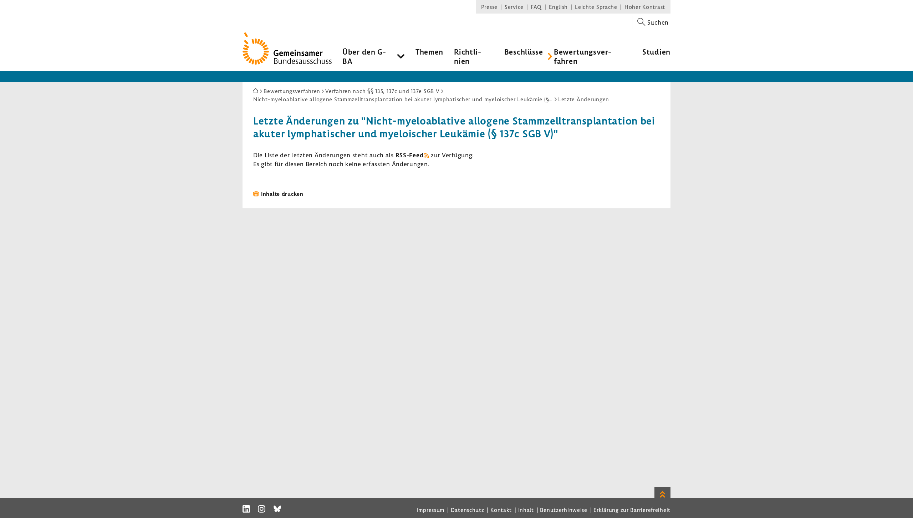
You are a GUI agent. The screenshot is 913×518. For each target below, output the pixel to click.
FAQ (536, 6)
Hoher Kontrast (644, 6)
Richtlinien (467, 56)
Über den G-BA (364, 56)
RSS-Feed (410, 155)
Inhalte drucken (282, 193)
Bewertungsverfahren (582, 56)
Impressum (430, 509)
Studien (656, 51)
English (558, 6)
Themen (429, 51)
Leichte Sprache (596, 6)
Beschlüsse (523, 51)
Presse (489, 6)
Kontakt (501, 509)
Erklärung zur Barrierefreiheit (631, 509)
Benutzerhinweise (563, 509)
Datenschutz (467, 509)
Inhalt (526, 509)
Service (514, 6)
